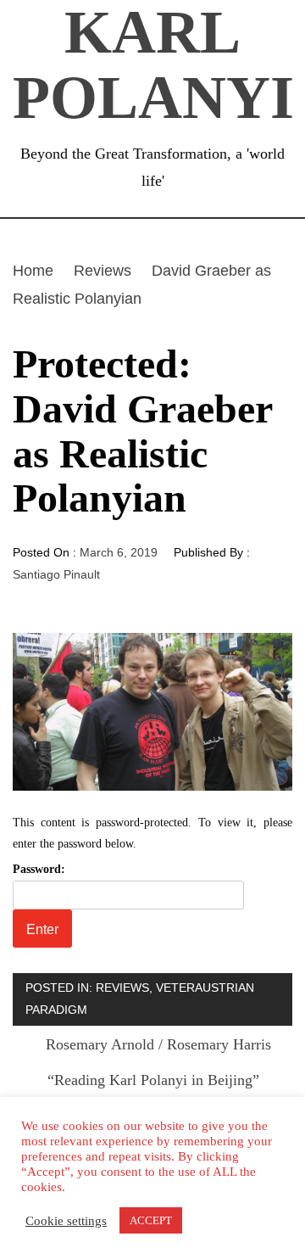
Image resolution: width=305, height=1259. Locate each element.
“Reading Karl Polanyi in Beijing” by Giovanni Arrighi (153, 1094)
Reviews (122, 987)
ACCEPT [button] (151, 1220)
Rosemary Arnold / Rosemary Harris (158, 1044)
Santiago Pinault (56, 574)
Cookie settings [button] (66, 1221)
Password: (39, 869)
